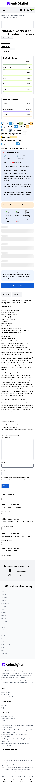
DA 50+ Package (6, 721)
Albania (3, 591)
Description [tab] (6, 294)
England (3, 612)
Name (3, 462)
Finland (3, 615)
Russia (3, 639)
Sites (7, 16)
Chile (3, 609)
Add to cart (17, 285)
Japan (3, 627)
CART (30, 782)
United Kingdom (6, 648)
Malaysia (4, 630)
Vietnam (4, 654)
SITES (13, 782)
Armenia (4, 597)
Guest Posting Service (8, 719)
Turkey (3, 642)
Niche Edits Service (7, 716)
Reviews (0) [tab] (17, 294)
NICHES (22, 782)
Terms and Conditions (8, 697)
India (2, 624)
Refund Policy (5, 692)
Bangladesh (5, 603)
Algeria (3, 594)
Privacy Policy (5, 694)
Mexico (3, 633)
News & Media (19, 205)
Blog (2, 708)
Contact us (5, 705)
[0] (31, 10)
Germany (4, 621)
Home (3, 16)
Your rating (5, 435)
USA (2, 651)
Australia (4, 600)
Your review (5, 438)
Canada (3, 606)
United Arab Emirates (8, 645)
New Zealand (5, 636)
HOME (4, 782)
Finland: (3, 618)
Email (3, 470)
